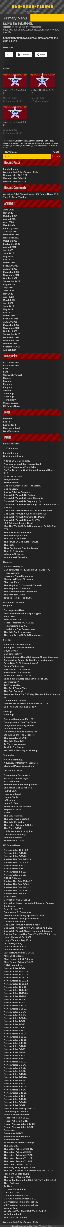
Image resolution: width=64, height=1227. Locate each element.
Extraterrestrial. (11, 443)
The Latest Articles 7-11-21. (18, 1158)
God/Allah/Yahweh (11, 143)
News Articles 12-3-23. (15, 1002)
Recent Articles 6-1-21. (16, 1121)
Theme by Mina (45, 1226)
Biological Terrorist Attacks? (19, 647)
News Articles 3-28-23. (15, 856)
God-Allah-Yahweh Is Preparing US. (22, 501)
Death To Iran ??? (13, 909)
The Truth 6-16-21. (13, 828)
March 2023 (9, 262)
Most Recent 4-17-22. (15, 619)
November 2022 (11, 275)
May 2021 (8, 309)
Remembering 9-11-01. (15, 626)
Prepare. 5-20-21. (13, 809)
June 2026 (8, 209)
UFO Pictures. (11, 448)
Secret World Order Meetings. (19, 1142)
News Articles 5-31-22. (15, 1037)
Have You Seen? (12, 794)
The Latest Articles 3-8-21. (18, 1152)
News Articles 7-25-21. (15, 1080)
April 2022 (8, 297)
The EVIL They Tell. (14, 741)
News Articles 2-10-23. (15, 853)
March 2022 (9, 300)
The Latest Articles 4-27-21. (18, 1155)
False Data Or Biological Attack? (21, 663)
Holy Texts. (10, 616)
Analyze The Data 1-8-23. (17, 862)
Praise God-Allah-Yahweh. (17, 806)
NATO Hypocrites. (13, 965)
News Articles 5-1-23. (15, 1027)
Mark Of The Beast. (14, 956)
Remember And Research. (17, 1136)
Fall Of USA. (10, 791)
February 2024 (10, 228)
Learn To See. (11, 803)
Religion (38, 143)
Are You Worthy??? (14, 566)
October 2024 (10, 216)
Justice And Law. (13, 728)
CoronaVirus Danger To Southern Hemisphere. (28, 660)
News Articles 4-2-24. (15, 1015)
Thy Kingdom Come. (14, 594)
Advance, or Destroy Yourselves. (21, 763)
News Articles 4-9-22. (15, 1021)
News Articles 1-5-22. (15, 872)
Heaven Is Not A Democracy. (18, 576)
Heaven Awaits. (12, 573)
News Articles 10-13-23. (16, 974)
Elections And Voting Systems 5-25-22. (24, 915)
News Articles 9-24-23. (15, 1102)
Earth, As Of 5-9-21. (14, 476)
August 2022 (9, 284)
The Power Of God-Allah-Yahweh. (21, 541)
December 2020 (11, 325)
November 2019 (11, 340)
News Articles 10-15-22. (16, 977)
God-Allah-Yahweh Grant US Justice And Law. (28, 928)
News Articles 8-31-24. (14, 181)
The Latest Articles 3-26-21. (18, 1149)
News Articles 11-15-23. (16, 993)
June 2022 (8, 290)
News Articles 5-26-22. (15, 1030)
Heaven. (7, 562)
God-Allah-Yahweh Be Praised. (20, 495)
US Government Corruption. (18, 831)
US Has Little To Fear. (15, 700)
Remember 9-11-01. (14, 1133)
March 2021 (9, 315)
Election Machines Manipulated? (21, 784)
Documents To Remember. (18, 912)
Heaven (23, 143)
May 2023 (8, 256)
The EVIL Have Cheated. (16, 819)
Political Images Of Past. (17, 1114)
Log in (6, 421)
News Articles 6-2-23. (15, 1049)
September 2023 (11, 244)
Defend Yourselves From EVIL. (20, 467)
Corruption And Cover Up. (17, 900)
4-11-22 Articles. (12, 878)
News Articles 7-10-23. (15, 1074)
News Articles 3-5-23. (15, 875)
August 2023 (9, 247)
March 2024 (9, 225)
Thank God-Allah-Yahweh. (18, 532)
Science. (7, 640)
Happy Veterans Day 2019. (17, 940)
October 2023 (10, 241)
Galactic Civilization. (15, 921)
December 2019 (11, 337)
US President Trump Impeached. (21, 1202)
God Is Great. (11, 489)
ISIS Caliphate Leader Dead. (18, 523)
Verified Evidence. (13, 837)
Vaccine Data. (11, 1208)
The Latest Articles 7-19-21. (18, 1161)
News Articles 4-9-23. (15, 1024)
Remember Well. (12, 1139)
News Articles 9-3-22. (15, 1105)
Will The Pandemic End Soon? (20, 707)
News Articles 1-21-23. (15, 865)
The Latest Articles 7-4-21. (18, 1164)
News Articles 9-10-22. (15, 1093)
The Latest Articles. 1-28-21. (18, 825)
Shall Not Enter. (12, 582)
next (55, 152)
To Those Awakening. (15, 744)
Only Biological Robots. (16, 1111)
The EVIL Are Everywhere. (17, 632)
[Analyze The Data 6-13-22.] (42, 80)
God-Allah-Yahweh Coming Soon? (22, 924)
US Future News (11, 406)
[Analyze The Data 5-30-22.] (15, 80)
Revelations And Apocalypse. (19, 629)
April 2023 (8, 259)
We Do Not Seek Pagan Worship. (21, 750)
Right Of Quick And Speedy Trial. (21, 731)
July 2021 (8, 303)
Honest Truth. (11, 797)
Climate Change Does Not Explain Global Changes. (31, 657)
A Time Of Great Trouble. (17, 461)
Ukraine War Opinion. (15, 1189)
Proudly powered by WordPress (25, 1226)
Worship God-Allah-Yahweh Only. (20, 172)
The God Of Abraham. (15, 538)
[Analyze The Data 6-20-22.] (15, 112)
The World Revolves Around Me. (21, 591)
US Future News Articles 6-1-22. (20, 1198)
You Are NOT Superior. (15, 557)
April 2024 (8, 222)
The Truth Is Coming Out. (17, 1177)
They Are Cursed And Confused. (21, 548)
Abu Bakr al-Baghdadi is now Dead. (22, 464)
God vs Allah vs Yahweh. (17, 492)
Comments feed (11, 428)
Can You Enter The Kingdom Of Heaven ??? (27, 570)
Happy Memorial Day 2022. (18, 937)
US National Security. (15, 834)
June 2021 (8, 306)
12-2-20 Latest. (12, 781)
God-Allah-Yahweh (33, 6)
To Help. (8, 1186)
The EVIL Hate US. (13, 815)
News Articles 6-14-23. (15, 1043)
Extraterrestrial (21, 141)
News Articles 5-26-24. (15, 1033)
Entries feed (9, 425)
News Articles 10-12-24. (15, 175)
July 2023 (8, 250)
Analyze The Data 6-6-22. (17, 893)
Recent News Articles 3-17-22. (19, 1124)
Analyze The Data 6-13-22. (17, 887)
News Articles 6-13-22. (15, 1040)
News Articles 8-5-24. (15, 1089)
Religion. (8, 605)
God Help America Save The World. (22, 485)
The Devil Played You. (15, 688)
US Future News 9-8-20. (16, 1195)
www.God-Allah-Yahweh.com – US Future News (28, 194)
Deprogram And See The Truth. (20, 722)
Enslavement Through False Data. (22, 918)
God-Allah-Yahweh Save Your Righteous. (25, 513)
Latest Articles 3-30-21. (16, 949)
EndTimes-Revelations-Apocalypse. (23, 613)
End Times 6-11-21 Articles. (18, 787)
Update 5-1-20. (11, 1192)
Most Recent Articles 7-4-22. (19, 962)
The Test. (9, 545)
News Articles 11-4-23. (15, 999)
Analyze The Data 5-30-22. (17, 884)
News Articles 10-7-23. (15, 987)
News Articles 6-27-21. (15, 1061)
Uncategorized (40, 145)
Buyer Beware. (11, 650)
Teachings (7, 145)
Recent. (8, 812)
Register (7, 418)
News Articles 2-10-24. (15, 1005)
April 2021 (8, 312)
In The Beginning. (13, 943)
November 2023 (11, 237)
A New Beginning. (13, 759)
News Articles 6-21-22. (15, 1052)
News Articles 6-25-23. (15, 1058)
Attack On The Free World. (18, 644)
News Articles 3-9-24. (15, 1012)
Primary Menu (15, 18)
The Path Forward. (13, 691)
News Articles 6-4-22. (15, 1068)
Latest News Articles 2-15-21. (19, 952)
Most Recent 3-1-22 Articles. (19, 959)
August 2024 (9, 219)
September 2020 (11, 334)
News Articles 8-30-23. (15, 1083)
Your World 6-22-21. (14, 840)
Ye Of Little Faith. (13, 1214)
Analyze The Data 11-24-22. (18, 881)
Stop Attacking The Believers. (19, 735)
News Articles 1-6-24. (15, 968)
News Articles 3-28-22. (15, 1009)
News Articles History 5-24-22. (19, 1108)
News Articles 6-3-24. (15, 1065)
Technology (28, 145)
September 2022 (11, 281)
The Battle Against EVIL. (17, 535)
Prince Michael (35, 27)
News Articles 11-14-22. (16, 990)
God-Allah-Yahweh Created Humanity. (24, 498)
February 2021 (10, 318)
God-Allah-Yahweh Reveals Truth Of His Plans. (28, 510)
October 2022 (10, 278)
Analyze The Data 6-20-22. (17, 890)
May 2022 (8, 294)
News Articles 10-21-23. (16, 984)
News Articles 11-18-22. (16, 996)
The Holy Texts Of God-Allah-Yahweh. (24, 635)
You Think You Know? (15, 1217)
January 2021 (10, 322)
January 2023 (10, 269)
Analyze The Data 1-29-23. (17, 859)
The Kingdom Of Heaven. (17, 588)
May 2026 (8, 213)
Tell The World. (12, 685)
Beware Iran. (10, 896)
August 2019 (9, 350)
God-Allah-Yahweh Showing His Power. (24, 517)
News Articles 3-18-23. (15, 868)
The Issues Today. (12, 770)
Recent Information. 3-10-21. (19, 622)
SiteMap (7, 711)
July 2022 (8, 287)
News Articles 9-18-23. (15, 1099)
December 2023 (11, 234)
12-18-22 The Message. (16, 778)
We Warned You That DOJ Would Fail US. (25, 1211)
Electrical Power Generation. (19, 766)
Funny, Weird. (11, 482)
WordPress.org (11, 431)
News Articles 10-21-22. (16, 980)
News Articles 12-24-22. (16, 850)
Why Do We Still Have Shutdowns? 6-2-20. (26, 703)
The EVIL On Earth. (14, 822)
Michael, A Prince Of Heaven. (19, 579)
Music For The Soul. (13, 602)
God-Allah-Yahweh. (13, 456)
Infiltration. (10, 800)
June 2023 (8, 253)
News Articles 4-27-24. (15, 1018)
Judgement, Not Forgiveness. (19, 725)
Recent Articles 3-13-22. (16, 1117)
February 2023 (10, 265)
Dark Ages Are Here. (14, 610)
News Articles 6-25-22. (15, 1055)
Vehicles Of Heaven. (14, 554)
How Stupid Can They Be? (18, 669)
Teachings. (9, 714)
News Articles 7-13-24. (15, 1077)
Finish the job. (10, 169)
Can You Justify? (13, 654)
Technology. (9, 755)
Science (54, 143)
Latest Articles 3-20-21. (16, 946)
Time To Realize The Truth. (18, 598)
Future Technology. (14, 666)
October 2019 (10, 343)
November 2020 (11, 328)
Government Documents (17, 775)
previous (11, 152)
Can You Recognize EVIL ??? (19, 719)
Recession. (10, 1130)
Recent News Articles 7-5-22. (19, 1127)
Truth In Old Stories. (14, 747)
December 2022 (11, 272)
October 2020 (10, 331)
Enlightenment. (12, 479)
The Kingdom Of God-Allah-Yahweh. (23, 585)
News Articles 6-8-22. (15, 1071)
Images (31, 143)
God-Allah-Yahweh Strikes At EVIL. (22, 520)
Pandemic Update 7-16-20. (18, 675)
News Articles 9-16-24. (14, 178)
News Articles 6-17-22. (15, 1046)
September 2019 (11, 346)
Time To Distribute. (14, 551)
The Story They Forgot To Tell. (20, 1167)
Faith (46, 141)
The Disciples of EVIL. (15, 738)
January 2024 (10, 231)
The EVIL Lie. (11, 1145)
